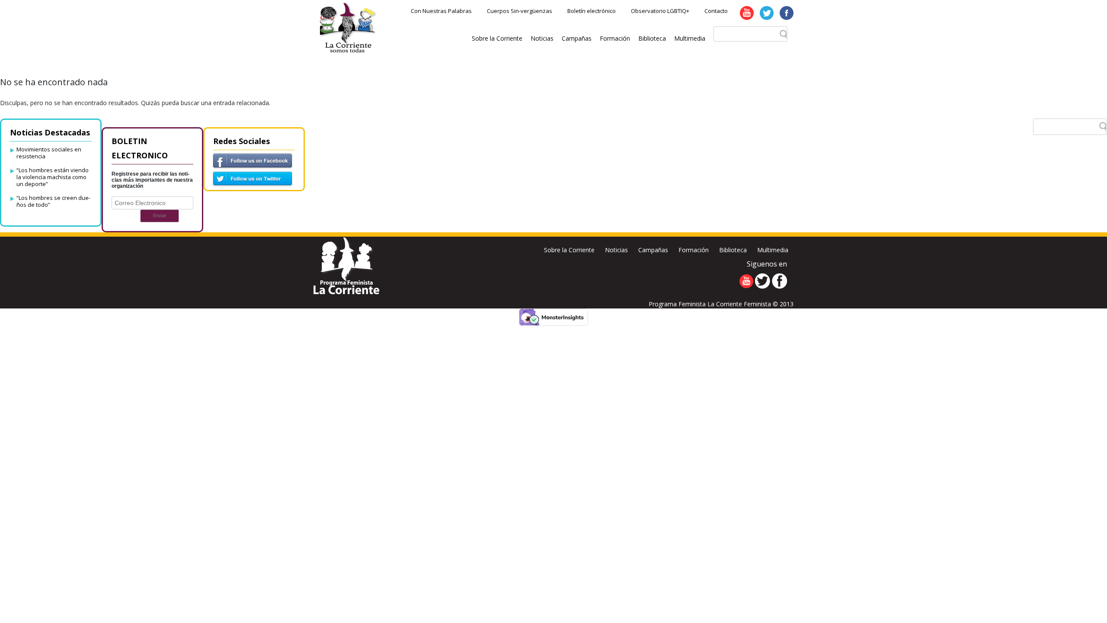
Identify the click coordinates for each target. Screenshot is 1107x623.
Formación (615, 38)
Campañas (577, 38)
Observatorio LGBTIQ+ (660, 11)
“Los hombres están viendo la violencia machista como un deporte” (52, 177)
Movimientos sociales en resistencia (48, 153)
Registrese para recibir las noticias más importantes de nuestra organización (152, 180)
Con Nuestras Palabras (441, 11)
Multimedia (689, 38)
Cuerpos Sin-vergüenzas (519, 11)
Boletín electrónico (591, 11)
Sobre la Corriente (497, 38)
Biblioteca (652, 38)
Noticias (542, 38)
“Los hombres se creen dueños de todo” (53, 201)
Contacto (716, 11)
